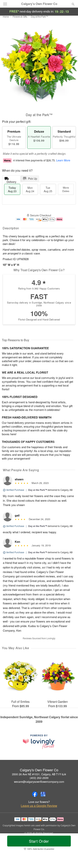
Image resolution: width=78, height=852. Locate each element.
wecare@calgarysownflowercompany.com (39, 781)
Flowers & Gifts (20, 16)
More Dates (65, 189)
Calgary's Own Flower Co (39, 3)
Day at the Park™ (37, 490)
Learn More (63, 160)
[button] (70, 843)
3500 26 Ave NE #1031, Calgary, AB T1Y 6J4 (39, 774)
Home (6, 16)
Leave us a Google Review (39, 806)
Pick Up (32, 178)
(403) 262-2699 (39, 778)
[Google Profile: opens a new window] (43, 794)
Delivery (11, 181)
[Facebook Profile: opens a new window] (34, 794)
